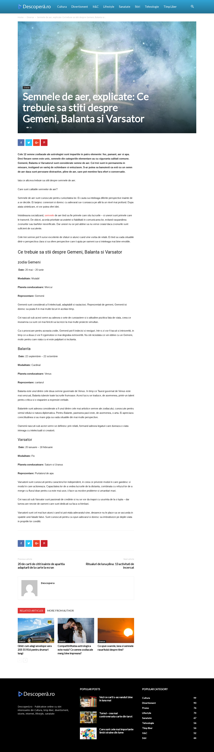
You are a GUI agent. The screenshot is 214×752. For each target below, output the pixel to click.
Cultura (62, 6)
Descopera (48, 583)
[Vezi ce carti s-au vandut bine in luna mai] (88, 701)
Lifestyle (108, 6)
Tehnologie (152, 6)
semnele (50, 215)
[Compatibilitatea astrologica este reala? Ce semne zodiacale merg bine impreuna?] (76, 630)
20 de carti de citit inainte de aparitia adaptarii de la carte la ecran (41, 565)
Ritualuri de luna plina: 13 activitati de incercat (110, 565)
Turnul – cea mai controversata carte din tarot (115, 714)
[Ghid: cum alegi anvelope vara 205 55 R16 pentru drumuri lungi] (36, 630)
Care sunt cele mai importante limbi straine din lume (116, 731)
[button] (192, 7)
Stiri (137, 6)
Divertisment (79, 6)
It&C (96, 6)
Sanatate (124, 6)
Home (21, 17)
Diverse (30, 17)
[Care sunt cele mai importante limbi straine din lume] (88, 733)
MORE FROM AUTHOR (60, 610)
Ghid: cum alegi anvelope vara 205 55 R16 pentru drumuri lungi (35, 649)
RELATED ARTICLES (31, 610)
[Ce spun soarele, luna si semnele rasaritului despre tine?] (116, 630)
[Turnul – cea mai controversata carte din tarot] (88, 717)
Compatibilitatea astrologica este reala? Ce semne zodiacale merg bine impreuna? (75, 649)
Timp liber (170, 6)
